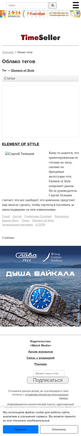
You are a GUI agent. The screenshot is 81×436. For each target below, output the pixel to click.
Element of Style (22, 70)
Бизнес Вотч (10, 220)
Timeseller (8, 52)
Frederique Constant (38, 216)
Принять (20, 429)
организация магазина (17, 224)
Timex (25, 220)
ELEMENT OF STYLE (20, 144)
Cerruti (17, 216)
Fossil (6, 216)
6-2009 (40, 224)
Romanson (62, 216)
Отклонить (59, 429)
